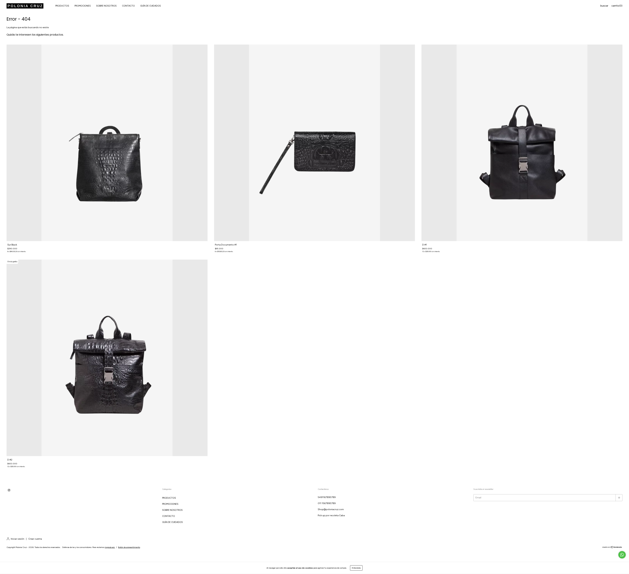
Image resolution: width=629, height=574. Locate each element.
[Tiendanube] (612, 547)
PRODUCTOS (62, 5)
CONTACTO (128, 5)
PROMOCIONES (83, 5)
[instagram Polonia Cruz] (9, 490)
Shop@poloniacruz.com (331, 509)
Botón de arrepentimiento (129, 547)
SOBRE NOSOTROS (106, 5)
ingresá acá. (110, 547)
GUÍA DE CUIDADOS (150, 5)
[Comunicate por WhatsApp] (622, 554)
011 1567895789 (327, 503)
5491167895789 (327, 497)
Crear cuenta (35, 538)
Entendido (356, 568)
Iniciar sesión (17, 538)
